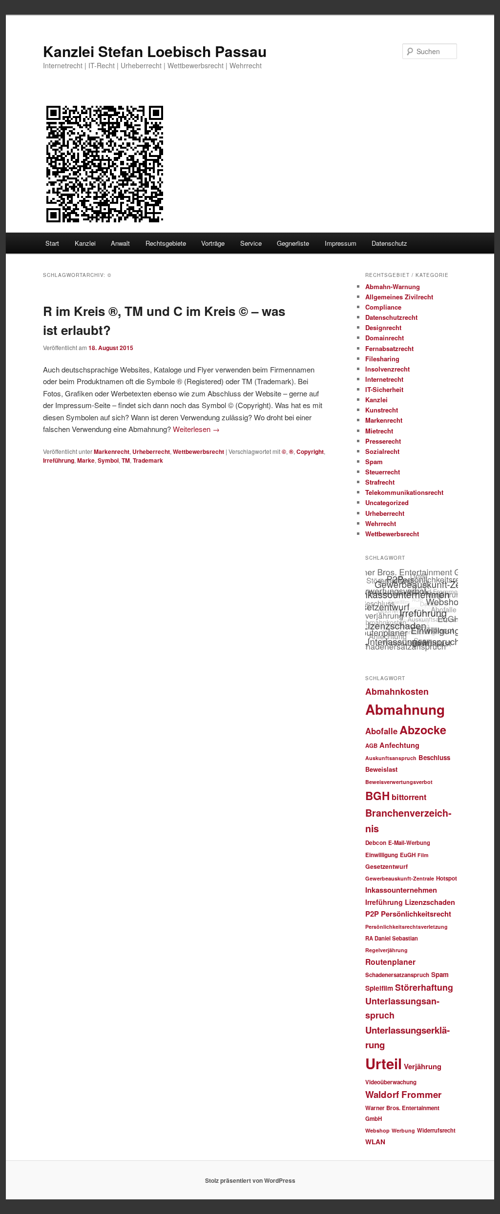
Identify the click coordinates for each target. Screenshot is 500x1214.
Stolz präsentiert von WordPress (250, 1180)
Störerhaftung (424, 987)
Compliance (383, 307)
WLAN (375, 1141)
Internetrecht (384, 379)
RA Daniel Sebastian (391, 938)
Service (251, 243)
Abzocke (422, 730)
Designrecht (383, 327)
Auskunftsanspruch (391, 758)
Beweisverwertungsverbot (399, 781)
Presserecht (383, 441)
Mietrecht (379, 430)
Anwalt (120, 243)
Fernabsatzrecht (389, 348)
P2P (372, 913)
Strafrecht (380, 482)
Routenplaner (390, 961)
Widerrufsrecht (436, 1130)
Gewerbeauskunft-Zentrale (399, 878)
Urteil (383, 1063)
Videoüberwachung (391, 1082)
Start (52, 243)
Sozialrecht (382, 451)
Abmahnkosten (397, 691)
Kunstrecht (381, 409)
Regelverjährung (386, 950)
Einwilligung (381, 855)
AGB (371, 746)
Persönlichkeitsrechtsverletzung (406, 926)
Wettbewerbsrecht (198, 451)
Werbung (403, 1130)
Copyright (310, 451)
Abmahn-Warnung (392, 286)
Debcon (375, 843)
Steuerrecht (382, 471)
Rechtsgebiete (166, 243)
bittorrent (409, 797)
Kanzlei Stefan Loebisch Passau (155, 50)
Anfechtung (399, 745)
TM (126, 460)
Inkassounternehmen (401, 889)
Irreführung (58, 460)
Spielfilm (379, 988)
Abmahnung (405, 709)
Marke (86, 460)
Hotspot (446, 878)
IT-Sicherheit (384, 389)
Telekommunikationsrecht (404, 492)
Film (422, 855)
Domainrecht (384, 337)
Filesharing (382, 358)
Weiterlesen (196, 429)
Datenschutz (389, 243)
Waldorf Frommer (403, 1094)
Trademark (148, 460)
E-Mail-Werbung (409, 842)
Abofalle (381, 731)
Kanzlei (85, 243)
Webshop (377, 1130)
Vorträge (213, 243)
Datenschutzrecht (391, 317)
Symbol (108, 460)
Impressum (340, 243)
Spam (374, 461)
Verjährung (422, 1066)
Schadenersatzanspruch (397, 975)
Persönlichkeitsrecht (416, 913)
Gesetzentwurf (386, 866)
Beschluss (434, 757)
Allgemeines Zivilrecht (399, 296)
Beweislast (381, 769)
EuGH (408, 855)
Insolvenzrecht (387, 368)
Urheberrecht (151, 451)
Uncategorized (387, 502)
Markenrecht (111, 451)
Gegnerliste (293, 243)
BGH (377, 795)
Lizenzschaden (430, 902)
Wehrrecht (380, 523)
